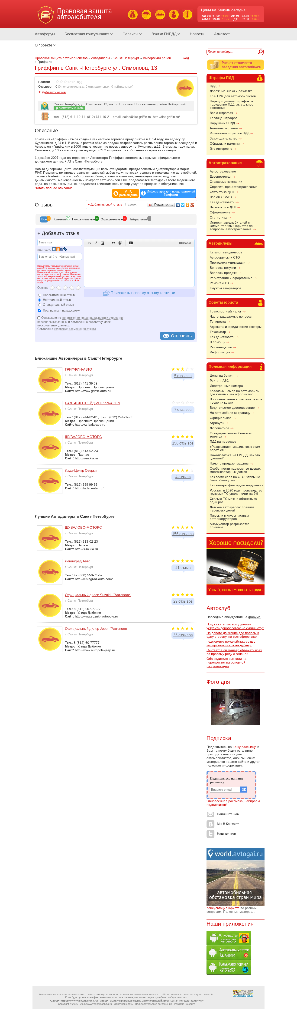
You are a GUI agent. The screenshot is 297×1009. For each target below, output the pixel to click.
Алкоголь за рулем (224, 128)
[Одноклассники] (187, 205)
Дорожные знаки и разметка (231, 91)
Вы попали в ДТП (223, 207)
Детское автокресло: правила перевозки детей (232, 508)
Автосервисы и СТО (225, 257)
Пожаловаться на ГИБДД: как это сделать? (235, 456)
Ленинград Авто (77, 561)
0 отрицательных (98, 86)
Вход (185, 58)
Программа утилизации (227, 262)
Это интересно (221, 148)
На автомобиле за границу (230, 413)
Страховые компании (226, 181)
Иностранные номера (226, 386)
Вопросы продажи (223, 273)
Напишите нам (228, 814)
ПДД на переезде (223, 441)
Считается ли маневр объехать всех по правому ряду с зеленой (234, 652)
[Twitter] (182, 205)
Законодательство (223, 138)
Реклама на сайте (184, 1003)
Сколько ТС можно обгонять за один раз (233, 500)
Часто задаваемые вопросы (231, 316)
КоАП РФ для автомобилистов (233, 96)
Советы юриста (223, 302)
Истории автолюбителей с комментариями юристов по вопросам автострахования (231, 226)
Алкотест (222, 34)
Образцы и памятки (225, 143)
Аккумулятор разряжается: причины (230, 525)
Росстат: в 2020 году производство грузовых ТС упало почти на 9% (236, 491)
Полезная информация (230, 366)
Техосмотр (218, 332)
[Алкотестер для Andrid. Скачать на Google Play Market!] (229, 944)
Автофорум (45, 34)
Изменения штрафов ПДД (229, 133)
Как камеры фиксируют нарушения (236, 485)
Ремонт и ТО (219, 283)
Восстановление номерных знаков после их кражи (236, 400)
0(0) (79, 82)
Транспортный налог (225, 311)
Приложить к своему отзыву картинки (142, 293)
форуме (254, 617)
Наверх (130, 204)
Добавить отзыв (54, 92)
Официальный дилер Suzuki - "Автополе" (98, 595)
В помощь (217, 342)
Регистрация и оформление (231, 278)
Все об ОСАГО (221, 197)
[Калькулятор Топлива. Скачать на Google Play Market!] (229, 973)
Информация (220, 352)
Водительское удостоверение (232, 407)
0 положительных (71, 86)
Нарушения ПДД (222, 123)
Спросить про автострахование (234, 187)
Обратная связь (123, 1003)
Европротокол (220, 176)
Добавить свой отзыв (106, 204)
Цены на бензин (222, 375)
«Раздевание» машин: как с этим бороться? (235, 448)
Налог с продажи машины (229, 463)
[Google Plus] (192, 205)
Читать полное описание (54, 188)
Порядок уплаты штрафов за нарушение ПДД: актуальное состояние (232, 104)
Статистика (218, 217)
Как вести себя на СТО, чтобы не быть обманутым (235, 478)
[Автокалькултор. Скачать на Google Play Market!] (229, 959)
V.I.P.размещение (128, 193)
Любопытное (219, 428)
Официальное (221, 418)
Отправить (181, 335)
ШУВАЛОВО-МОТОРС (83, 437)
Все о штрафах (221, 113)
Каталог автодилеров (226, 252)
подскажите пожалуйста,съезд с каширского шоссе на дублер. (231, 643)
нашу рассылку (244, 747)
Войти (47, 250)
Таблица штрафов (223, 118)
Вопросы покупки (223, 267)
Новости (197, 34)
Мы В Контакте (228, 824)
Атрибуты (217, 423)
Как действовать (222, 202)
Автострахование (225, 163)
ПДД (213, 86)
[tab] (44, 219)
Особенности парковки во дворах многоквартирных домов (235, 470)
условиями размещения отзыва (75, 329)
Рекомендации (221, 347)
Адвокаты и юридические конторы (235, 327)
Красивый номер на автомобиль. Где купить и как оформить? (235, 392)
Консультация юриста (223, 908)
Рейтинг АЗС (219, 380)
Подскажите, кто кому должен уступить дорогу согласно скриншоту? (235, 626)
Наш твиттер (226, 833)
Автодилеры (220, 243)
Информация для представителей (171, 193)
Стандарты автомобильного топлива (231, 434)
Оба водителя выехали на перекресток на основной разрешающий (226, 662)
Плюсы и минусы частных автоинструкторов (229, 517)
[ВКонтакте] (177, 205)
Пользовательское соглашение (153, 1003)
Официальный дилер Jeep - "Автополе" (96, 629)
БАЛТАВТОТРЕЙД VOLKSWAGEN (92, 403)
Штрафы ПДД (221, 78)
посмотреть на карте (71, 107)
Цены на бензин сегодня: (224, 10)
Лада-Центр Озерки (81, 470)
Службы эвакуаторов (225, 288)
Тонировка (218, 321)
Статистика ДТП (222, 192)
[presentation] (44, 219)
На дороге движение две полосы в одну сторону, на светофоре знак (233, 634)
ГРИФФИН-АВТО (78, 369)
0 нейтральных (121, 86)
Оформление (220, 212)
